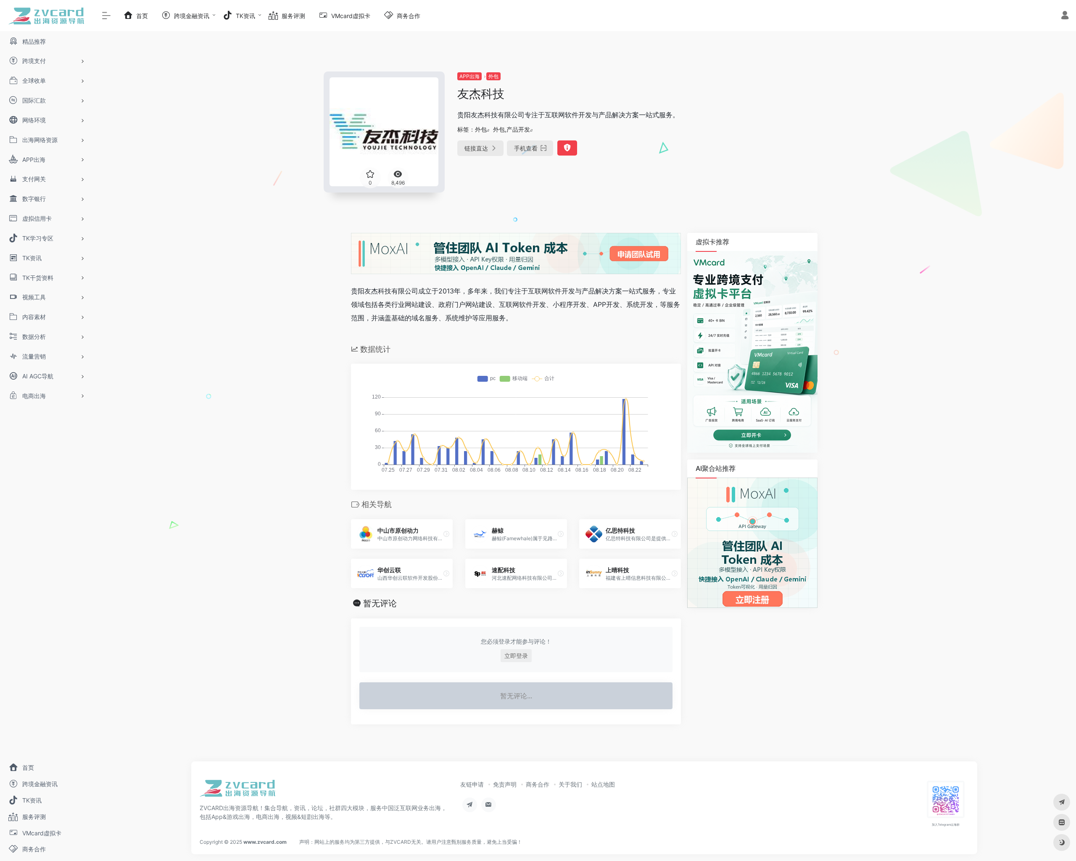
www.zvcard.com (265, 842)
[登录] (1064, 16)
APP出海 (469, 76)
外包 (493, 76)
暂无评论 (380, 603)
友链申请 (472, 784)
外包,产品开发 (511, 129)
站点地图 (603, 784)
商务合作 (537, 784)
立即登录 (516, 655)
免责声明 (505, 784)
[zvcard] (237, 791)
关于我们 (570, 784)
